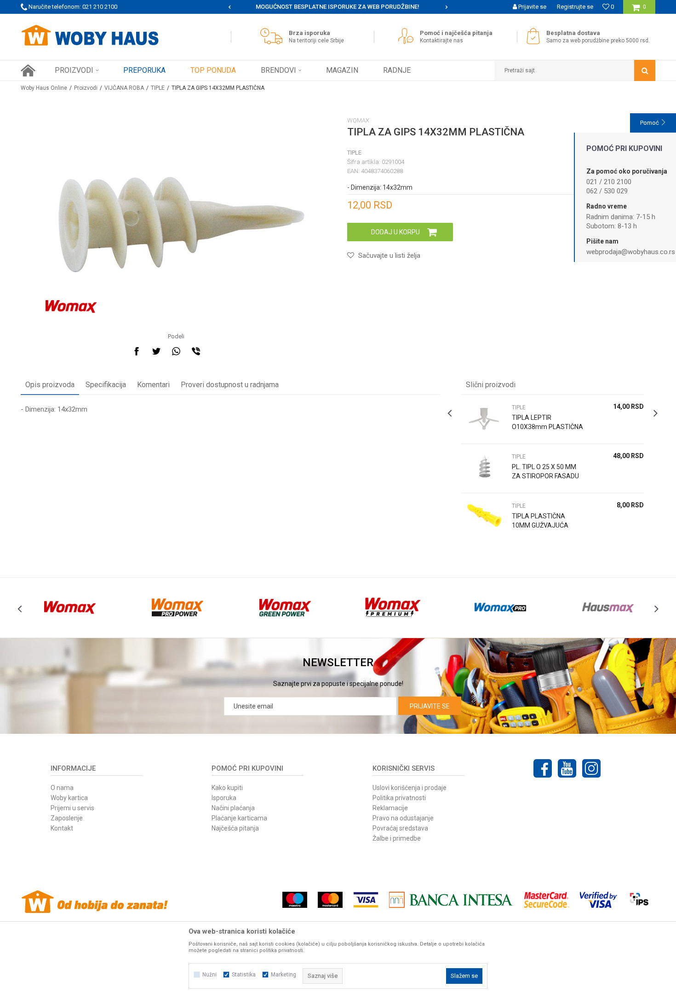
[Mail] (216, 351)
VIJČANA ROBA (124, 88)
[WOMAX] (71, 306)
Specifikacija (106, 384)
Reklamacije (390, 808)
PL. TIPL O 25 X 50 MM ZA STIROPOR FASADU (545, 471)
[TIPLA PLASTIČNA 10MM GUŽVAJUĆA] (484, 517)
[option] (338, 7)
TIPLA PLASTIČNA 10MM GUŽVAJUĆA (540, 520)
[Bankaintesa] (451, 900)
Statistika (244, 974)
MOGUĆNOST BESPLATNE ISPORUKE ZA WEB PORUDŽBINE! (337, 6)
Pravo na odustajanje (403, 818)
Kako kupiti (227, 787)
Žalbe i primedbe (396, 838)
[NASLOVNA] (28, 70)
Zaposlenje (67, 818)
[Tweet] (156, 351)
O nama (62, 787)
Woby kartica (69, 798)
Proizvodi (85, 88)
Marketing (283, 974)
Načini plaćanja (233, 808)
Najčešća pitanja (235, 828)
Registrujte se (575, 6)
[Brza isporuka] (273, 36)
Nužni (209, 974)
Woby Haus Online (44, 88)
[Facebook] (136, 351)
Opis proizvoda (49, 384)
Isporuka (224, 798)
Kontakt (62, 828)
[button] (574, 70)
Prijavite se (430, 706)
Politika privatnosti (399, 798)
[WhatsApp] (176, 351)
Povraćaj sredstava (400, 828)
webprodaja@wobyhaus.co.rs (630, 252)
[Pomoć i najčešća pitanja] (408, 36)
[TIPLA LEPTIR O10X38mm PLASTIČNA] (484, 419)
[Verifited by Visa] (598, 900)
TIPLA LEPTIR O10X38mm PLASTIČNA (547, 422)
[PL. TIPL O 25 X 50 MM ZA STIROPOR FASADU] (484, 468)
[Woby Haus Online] (90, 35)
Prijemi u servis (72, 808)
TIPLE (158, 88)
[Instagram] (591, 768)
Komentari (153, 384)
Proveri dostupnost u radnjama (230, 384)
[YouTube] (567, 768)
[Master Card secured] (546, 900)
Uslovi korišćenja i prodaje (409, 787)
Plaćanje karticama (239, 818)
